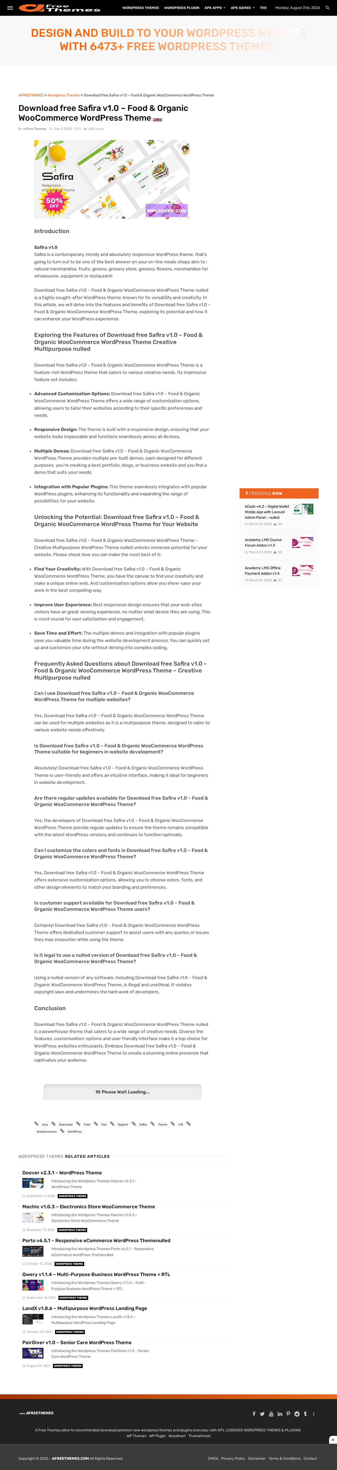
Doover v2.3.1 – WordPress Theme (62, 1173)
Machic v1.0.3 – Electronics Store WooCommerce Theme (88, 1207)
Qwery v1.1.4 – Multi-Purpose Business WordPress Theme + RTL (96, 1274)
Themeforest (199, 1436)
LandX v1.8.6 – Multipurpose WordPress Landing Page (84, 1308)
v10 (180, 1124)
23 (279, 524)
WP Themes (136, 1436)
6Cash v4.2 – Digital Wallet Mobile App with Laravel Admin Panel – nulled (267, 512)
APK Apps (213, 8)
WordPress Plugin (181, 8)
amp (45, 1124)
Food (87, 1124)
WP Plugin (157, 1436)
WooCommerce (47, 1131)
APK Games (241, 8)
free (104, 1124)
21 (279, 580)
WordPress (75, 1131)
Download (66, 1124)
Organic (123, 1124)
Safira (143, 1124)
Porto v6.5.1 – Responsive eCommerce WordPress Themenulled (96, 1240)
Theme (162, 1124)
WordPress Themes (140, 8)
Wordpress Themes (72, 1196)
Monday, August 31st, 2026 (297, 8)
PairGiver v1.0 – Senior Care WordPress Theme (77, 1342)
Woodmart (177, 1436)
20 (279, 552)
